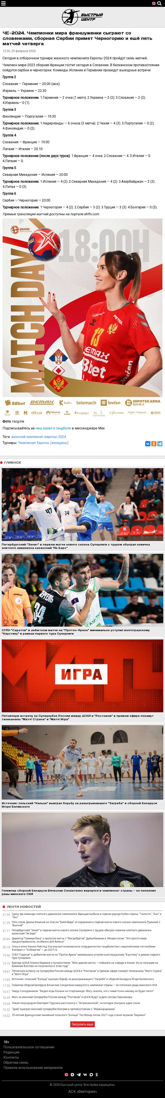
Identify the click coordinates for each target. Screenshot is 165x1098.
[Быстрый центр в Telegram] (79, 1074)
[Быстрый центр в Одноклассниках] (97, 1074)
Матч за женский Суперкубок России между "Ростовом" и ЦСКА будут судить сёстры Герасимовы (72, 997)
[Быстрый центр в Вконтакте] (85, 1074)
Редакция (11, 1052)
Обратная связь (15, 1063)
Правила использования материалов (33, 1068)
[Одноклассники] (153, 443)
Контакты (11, 1057)
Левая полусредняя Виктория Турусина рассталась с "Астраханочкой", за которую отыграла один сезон (76, 1003)
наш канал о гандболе (53, 428)
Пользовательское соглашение (28, 1047)
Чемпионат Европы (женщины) (43, 443)
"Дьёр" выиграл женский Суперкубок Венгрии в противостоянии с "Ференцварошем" (63, 1009)
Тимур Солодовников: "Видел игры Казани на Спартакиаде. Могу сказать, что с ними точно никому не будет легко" (83, 991)
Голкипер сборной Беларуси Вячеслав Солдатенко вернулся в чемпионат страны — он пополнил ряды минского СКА (84, 985)
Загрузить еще (82, 1024)
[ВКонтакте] (147, 443)
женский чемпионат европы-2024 (38, 437)
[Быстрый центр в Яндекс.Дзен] (72, 1074)
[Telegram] (159, 443)
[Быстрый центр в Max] (91, 1074)
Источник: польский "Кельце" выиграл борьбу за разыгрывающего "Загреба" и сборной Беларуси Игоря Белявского (83, 979)
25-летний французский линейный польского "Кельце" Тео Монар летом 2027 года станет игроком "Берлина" (79, 1015)
